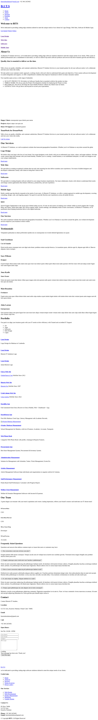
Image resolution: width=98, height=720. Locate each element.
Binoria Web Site (6, 382)
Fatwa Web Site (6, 372)
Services (7, 14)
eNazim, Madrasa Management (11, 425)
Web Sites (4, 40)
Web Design (8, 692)
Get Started (4, 31)
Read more (4, 161)
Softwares (4, 44)
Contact (7, 19)
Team (6, 18)
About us (7, 679)
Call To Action (5, 139)
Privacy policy (9, 684)
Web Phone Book (6, 436)
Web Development (10, 694)
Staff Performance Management (11, 479)
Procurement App (6, 447)
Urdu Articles (5, 397)
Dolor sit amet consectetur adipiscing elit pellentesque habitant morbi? (22, 569)
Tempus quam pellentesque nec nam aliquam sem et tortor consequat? (22, 588)
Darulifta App (5, 404)
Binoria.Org (4, 386)
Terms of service (10, 683)
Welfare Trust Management (10, 490)
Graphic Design (9, 699)
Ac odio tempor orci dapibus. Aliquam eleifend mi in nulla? (18, 578)
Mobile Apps (5, 47)
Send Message (6, 655)
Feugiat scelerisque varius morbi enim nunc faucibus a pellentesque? (21, 560)
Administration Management (10, 457)
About (6, 12)
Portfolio (7, 16)
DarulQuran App (6, 414)
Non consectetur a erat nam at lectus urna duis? (16, 551)
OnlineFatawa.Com (7, 375)
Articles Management (8, 468)
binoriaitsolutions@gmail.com (10, 1)
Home (6, 11)
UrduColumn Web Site (8, 393)
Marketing (8, 697)
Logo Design (5, 36)
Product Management (11, 695)
